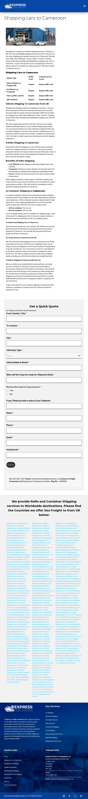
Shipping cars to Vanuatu (65, 591)
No (11, 394)
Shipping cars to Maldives (20, 644)
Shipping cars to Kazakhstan (66, 523)
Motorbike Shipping (51, 737)
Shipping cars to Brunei (21, 569)
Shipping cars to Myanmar (16, 668)
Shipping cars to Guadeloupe (42, 651)
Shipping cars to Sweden (41, 603)
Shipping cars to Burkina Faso (17, 574)
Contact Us (7, 778)
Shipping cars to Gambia (41, 636)
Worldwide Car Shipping (11, 764)
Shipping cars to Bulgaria (16, 571)
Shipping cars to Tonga (68, 567)
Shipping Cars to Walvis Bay (71, 646)
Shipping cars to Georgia (41, 639)
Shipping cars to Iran (39, 680)
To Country (12, 325)
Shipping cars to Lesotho (71, 538)
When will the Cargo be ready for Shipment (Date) (30, 374)
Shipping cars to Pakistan (41, 533)
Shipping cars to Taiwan (68, 559)
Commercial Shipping (52, 727)
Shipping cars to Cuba (22, 615)
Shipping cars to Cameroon (16, 581)
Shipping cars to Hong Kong (42, 668)
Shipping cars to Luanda (64, 624)
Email (9, 437)
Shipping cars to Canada (15, 583)
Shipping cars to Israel (45, 684)
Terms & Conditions (10, 785)
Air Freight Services (51, 720)
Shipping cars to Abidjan (70, 620)
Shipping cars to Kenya (64, 526)
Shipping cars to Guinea (40, 656)
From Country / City (16, 313)
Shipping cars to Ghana (40, 644)
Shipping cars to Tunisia (64, 571)
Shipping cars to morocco (16, 663)
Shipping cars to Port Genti (71, 636)
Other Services (50, 723)
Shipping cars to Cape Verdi (16, 586)
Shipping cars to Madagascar (66, 552)
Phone (10, 425)
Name (9, 413)
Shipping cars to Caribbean (16, 588)
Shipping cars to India (39, 675)
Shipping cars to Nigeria (40, 526)
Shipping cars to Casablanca (66, 622)
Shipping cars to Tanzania (65, 562)
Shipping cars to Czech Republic (18, 622)
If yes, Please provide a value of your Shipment (28, 400)
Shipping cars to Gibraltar (41, 646)
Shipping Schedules (10, 767)
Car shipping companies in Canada (68, 660)
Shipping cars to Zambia (64, 605)
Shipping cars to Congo (15, 605)
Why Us (6, 781)
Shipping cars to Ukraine (72, 581)
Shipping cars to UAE (63, 583)
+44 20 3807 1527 (51, 775)
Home (6, 756)
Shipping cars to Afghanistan (17, 523)
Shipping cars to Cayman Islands (18, 591)
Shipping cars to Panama (41, 535)
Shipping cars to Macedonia (71, 550)
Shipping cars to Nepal (15, 672)
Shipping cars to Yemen (69, 603)
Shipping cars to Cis (18, 598)
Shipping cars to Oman (40, 531)
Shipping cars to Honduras (41, 665)
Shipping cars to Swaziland (42, 600)
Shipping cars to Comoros (16, 603)
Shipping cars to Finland (42, 629)
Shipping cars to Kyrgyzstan (71, 531)
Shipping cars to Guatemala (42, 653)
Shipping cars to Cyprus (15, 617)
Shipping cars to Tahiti (40, 610)
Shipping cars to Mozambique (17, 665)
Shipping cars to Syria (40, 607)
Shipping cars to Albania (15, 526)
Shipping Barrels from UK (53, 741)
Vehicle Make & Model (17, 362)
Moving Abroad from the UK (54, 734)
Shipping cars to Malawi (64, 555)
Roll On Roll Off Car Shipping (13, 774)
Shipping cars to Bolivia (22, 562)
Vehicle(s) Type (14, 350)
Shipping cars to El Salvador (42, 612)
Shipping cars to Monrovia (70, 629)
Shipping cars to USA (71, 586)
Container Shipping (51, 716)
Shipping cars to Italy (39, 687)
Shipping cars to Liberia (64, 540)
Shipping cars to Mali (14, 646)
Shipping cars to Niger (40, 523)
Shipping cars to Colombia (16, 600)
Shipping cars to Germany (41, 641)
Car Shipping (49, 713)
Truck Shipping (50, 730)
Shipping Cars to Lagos (64, 648)
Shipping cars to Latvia (64, 533)
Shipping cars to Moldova (21, 660)
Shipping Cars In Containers (13, 760)
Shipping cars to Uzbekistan (66, 588)
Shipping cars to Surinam (41, 598)
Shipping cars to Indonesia (41, 677)
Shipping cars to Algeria (15, 528)
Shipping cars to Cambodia (16, 579)
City (9, 338)
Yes (11, 390)
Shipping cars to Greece (40, 648)
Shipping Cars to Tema (64, 639)
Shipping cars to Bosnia (15, 564)
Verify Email (12, 449)
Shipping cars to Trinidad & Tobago (68, 569)
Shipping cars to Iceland (40, 672)
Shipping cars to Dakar (68, 612)
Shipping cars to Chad (14, 593)
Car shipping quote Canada (65, 663)
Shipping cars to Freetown (65, 615)
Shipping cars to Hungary (41, 670)
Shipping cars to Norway (41, 528)
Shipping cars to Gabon (40, 634)
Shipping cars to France (40, 632)
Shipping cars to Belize (15, 557)
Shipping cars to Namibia (16, 670)
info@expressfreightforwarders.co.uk (61, 779)
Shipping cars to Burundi (15, 576)
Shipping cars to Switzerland (42, 605)
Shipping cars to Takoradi (65, 632)
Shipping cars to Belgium (21, 555)
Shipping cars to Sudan (45, 595)
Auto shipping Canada (71, 658)
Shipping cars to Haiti (45, 663)
